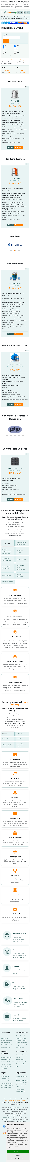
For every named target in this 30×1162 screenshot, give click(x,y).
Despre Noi (4, 1038)
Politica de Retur (6, 1087)
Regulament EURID (21, 1083)
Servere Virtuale (6, 1064)
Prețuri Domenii (20, 1036)
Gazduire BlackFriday (7, 1062)
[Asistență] (25, 12)
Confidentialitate (6, 1081)
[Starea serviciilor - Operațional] (15, 12)
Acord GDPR (5, 1078)
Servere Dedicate (6, 1066)
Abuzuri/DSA (5, 1076)
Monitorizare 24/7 (21, 1062)
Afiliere (18, 1057)
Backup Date (20, 1059)
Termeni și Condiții (6, 1083)
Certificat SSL (20, 1047)
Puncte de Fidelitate (21, 1055)
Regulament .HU (20, 1089)
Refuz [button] (18, 1155)
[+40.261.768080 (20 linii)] (18, 12)
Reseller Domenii (21, 1038)
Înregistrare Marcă (21, 1045)
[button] (28, 87)
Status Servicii (5, 1047)
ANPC (17, 1066)
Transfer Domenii (21, 1040)
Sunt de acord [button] (18, 1152)
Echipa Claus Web (6, 1040)
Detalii (11, 147)
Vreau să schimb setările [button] (18, 1159)
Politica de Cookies (7, 1085)
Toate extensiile (7, 56)
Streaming (4, 1068)
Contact (3, 1036)
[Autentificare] (28, 12)
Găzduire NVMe (5, 1059)
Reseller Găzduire (6, 1057)
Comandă (19, 147)
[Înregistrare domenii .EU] (15, 22)
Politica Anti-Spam (21, 1064)
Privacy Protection (21, 1042)
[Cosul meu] (21, 12)
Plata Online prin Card (7, 1045)
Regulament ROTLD (22, 1080)
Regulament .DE (20, 1091)
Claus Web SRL (20, 1108)
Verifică (6, 41)
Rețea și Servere (6, 1042)
